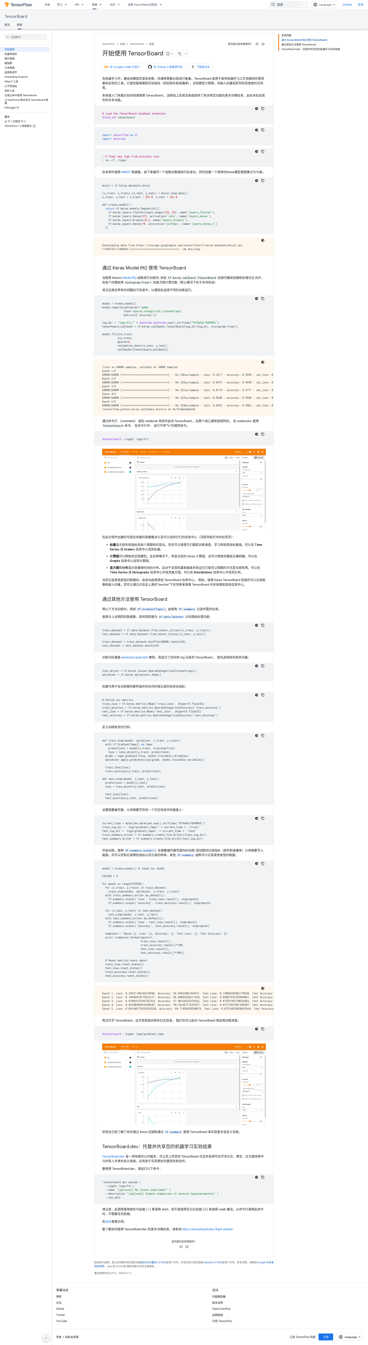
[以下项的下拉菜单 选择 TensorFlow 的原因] (161, 4)
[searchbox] (26, 37)
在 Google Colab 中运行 (125, 67)
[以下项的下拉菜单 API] (83, 4)
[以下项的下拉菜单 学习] (66, 4)
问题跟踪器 (219, 1296)
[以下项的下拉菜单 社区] (119, 4)
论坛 (59, 1302)
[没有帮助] (263, 44)
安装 (47, 4)
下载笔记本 (203, 67)
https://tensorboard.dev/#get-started (207, 1229)
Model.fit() (130, 278)
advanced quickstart (134, 657)
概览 (7, 24)
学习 (59, 4)
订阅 (326, 1337)
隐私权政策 (72, 1336)
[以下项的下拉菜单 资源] (101, 4)
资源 (94, 4)
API (77, 4)
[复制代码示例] (263, 109)
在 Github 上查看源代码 (168, 67)
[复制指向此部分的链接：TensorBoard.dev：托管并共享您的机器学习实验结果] (215, 1147)
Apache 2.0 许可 (213, 1262)
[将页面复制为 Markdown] (180, 54)
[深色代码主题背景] (257, 109)
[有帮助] (257, 44)
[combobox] (288, 4)
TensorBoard (16, 16)
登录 (360, 4)
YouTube (61, 1321)
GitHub (347, 4)
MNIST (126, 172)
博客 (59, 1296)
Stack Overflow (221, 1308)
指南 (19, 24)
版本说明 (217, 1302)
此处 (108, 1221)
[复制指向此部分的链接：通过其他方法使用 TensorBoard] (171, 599)
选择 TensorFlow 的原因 (142, 4)
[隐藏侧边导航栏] (46, 1338)
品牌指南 (217, 1314)
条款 (59, 1336)
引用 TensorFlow (222, 1321)
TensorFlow (108, 44)
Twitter (60, 1314)
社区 (112, 4)
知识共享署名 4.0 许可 (154, 1262)
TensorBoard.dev (113, 1156)
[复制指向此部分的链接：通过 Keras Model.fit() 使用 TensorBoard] (190, 268)
